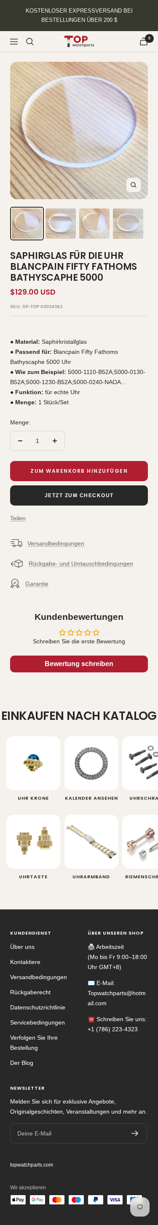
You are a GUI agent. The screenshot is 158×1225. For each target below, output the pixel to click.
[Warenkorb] (143, 41)
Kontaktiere (25, 962)
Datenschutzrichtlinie (37, 1007)
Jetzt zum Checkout (79, 495)
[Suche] (30, 41)
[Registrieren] (135, 1133)
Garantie (36, 583)
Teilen (18, 518)
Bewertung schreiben (79, 663)
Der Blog (21, 1062)
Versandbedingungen (55, 543)
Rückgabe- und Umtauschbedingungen (81, 563)
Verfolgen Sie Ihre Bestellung (34, 1042)
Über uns (22, 946)
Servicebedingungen (37, 1022)
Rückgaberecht (30, 992)
